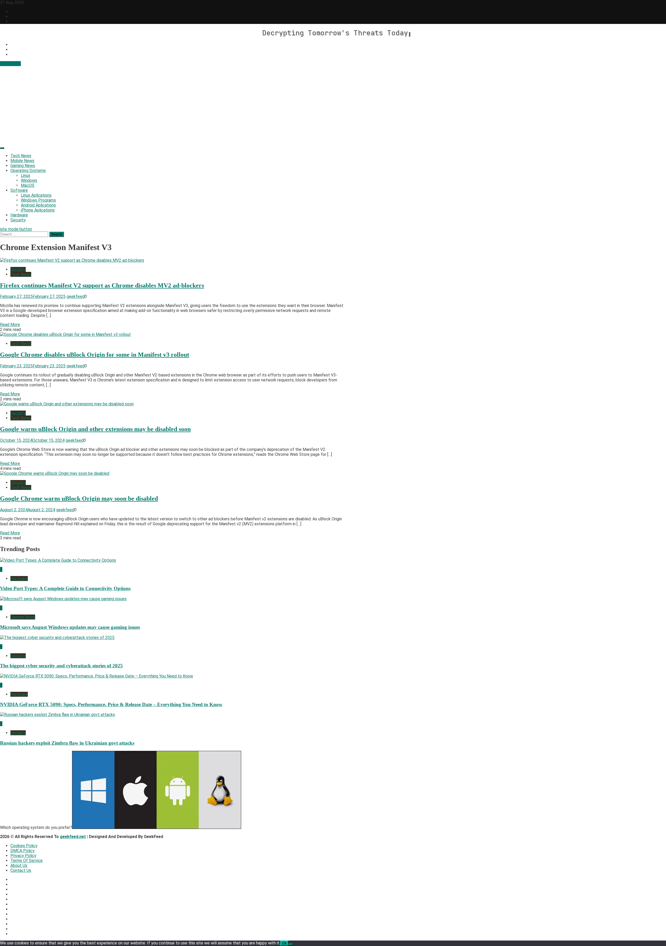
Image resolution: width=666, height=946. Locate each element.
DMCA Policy (22, 850)
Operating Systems (28, 170)
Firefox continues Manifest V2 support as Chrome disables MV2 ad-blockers (102, 285)
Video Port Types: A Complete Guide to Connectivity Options (65, 588)
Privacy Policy (23, 855)
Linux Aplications (36, 195)
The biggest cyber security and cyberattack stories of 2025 (61, 665)
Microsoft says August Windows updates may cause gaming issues (70, 627)
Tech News (20, 155)
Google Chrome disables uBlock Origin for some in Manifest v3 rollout (94, 354)
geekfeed (76, 296)
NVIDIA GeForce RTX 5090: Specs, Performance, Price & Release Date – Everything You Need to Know (111, 704)
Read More (10, 324)
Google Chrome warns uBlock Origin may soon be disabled (79, 498)
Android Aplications (38, 205)
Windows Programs (38, 200)
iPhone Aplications (38, 210)
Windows (29, 180)
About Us (18, 865)
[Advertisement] (333, 105)
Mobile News (22, 160)
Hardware (19, 215)
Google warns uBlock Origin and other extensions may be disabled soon (95, 429)
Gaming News (22, 165)
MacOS (27, 185)
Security (18, 220)
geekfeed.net (73, 836)
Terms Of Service (26, 860)
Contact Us (10, 63)
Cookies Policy (23, 845)
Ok (284, 943)
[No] (291, 944)
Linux (25, 175)
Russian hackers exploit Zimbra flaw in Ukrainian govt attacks (67, 743)
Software (19, 190)
